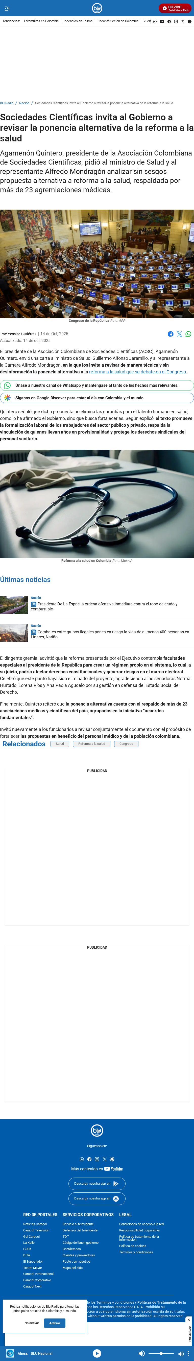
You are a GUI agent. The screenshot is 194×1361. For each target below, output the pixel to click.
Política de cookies (132, 1246)
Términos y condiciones (136, 1252)
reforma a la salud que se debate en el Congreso (137, 371)
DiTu (26, 1255)
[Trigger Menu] (7, 8)
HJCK (27, 1249)
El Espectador (33, 1261)
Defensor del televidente (80, 1230)
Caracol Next (32, 1286)
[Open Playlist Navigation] (188, 1353)
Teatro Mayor (32, 1267)
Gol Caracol (31, 1236)
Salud (60, 744)
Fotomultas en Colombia (41, 21)
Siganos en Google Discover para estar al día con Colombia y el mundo (79, 398)
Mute (142, 1353)
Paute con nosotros (76, 1261)
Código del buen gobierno (81, 1243)
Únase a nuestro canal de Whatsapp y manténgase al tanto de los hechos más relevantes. (97, 385)
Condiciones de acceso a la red (141, 1224)
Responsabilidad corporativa (139, 1230)
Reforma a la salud (91, 744)
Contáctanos (72, 1249)
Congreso (126, 744)
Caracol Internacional (38, 1274)
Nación (24, 103)
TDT (66, 1236)
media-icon (97, 1353)
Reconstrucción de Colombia (118, 21)
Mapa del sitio (73, 1267)
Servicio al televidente (78, 1224)
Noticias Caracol (35, 1224)
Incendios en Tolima (78, 21)
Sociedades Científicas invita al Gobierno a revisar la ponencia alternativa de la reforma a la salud (104, 103)
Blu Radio (6, 103)
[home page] (97, 8)
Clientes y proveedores (79, 1255)
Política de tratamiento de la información (139, 1238)
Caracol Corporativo (37, 1280)
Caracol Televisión (36, 1230)
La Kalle (29, 1243)
